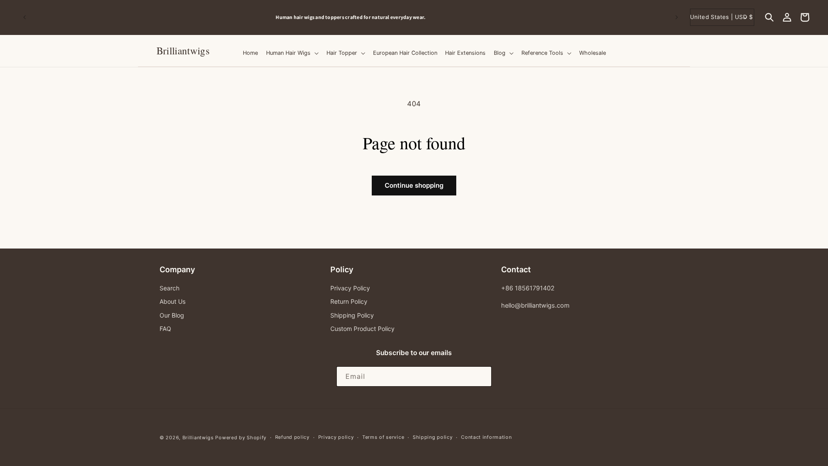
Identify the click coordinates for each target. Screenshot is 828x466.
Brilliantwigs (198, 438)
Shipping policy (433, 437)
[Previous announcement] (24, 17)
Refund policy (292, 437)
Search (169, 288)
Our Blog (172, 315)
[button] (769, 17)
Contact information (486, 437)
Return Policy (348, 301)
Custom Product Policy (362, 328)
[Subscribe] (481, 376)
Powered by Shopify (241, 438)
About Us (172, 301)
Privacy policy (336, 437)
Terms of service (383, 437)
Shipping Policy (352, 315)
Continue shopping (414, 185)
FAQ (165, 328)
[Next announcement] (676, 17)
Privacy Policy (350, 288)
